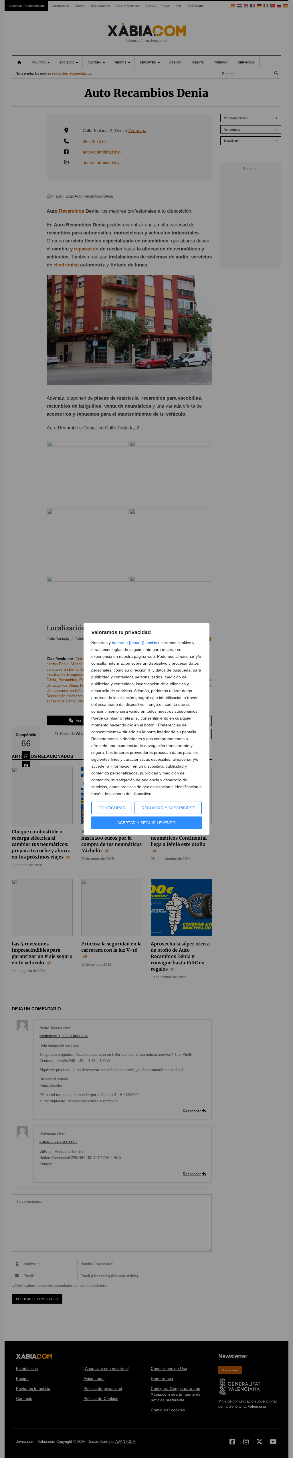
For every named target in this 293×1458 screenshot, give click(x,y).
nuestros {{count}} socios (134, 642)
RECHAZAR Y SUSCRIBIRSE (168, 808)
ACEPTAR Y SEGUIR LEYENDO (146, 822)
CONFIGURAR (111, 808)
